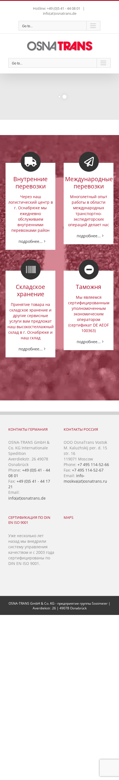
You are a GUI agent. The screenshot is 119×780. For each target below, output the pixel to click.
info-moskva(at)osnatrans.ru (85, 478)
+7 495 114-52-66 (93, 464)
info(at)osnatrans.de (59, 13)
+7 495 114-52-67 (88, 470)
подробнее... (31, 241)
